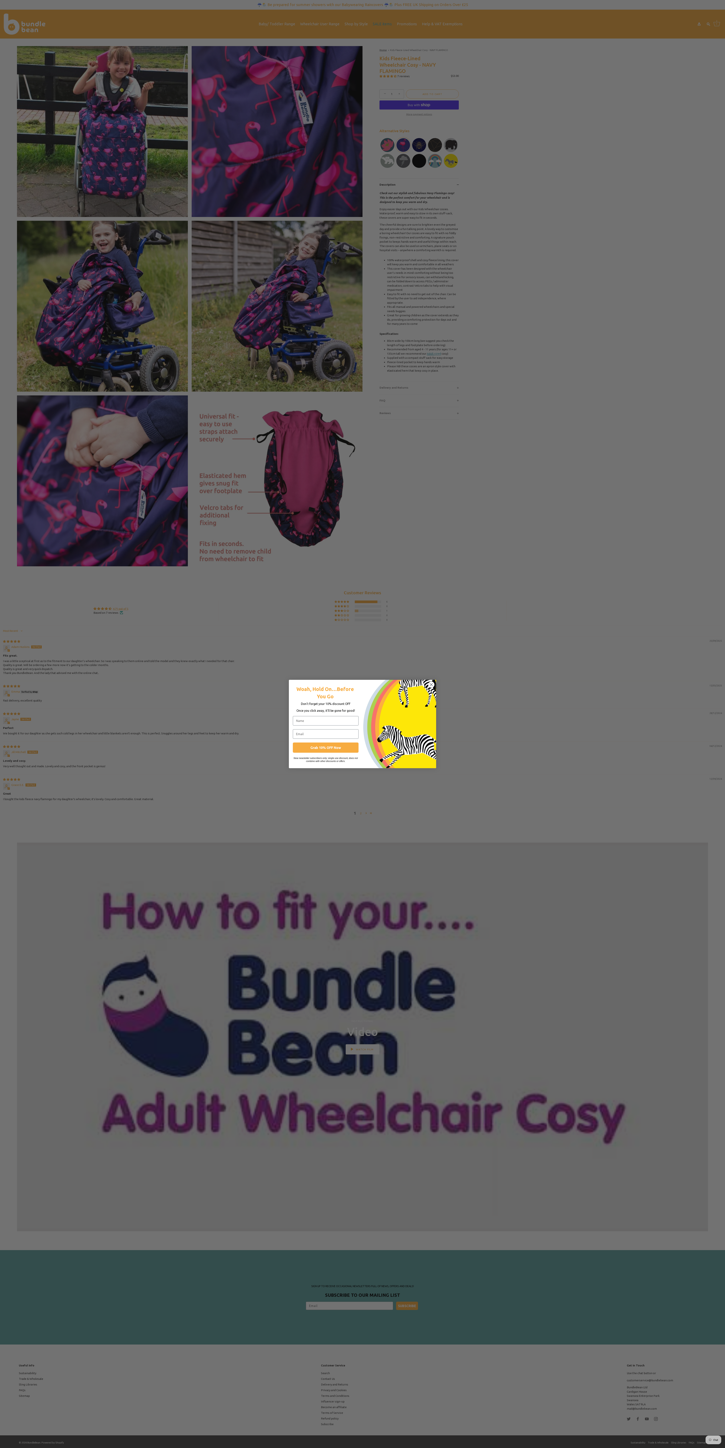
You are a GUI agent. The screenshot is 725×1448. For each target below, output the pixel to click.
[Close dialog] (431, 684)
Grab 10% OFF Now (325, 747)
